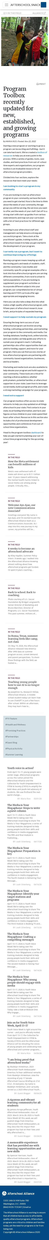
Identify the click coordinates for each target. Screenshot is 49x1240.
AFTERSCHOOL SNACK (26, 4)
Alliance (38, 13)
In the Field (14, 13)
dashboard (36, 432)
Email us (27, 1207)
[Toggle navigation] (6, 4)
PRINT (42, 84)
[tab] (24, 719)
